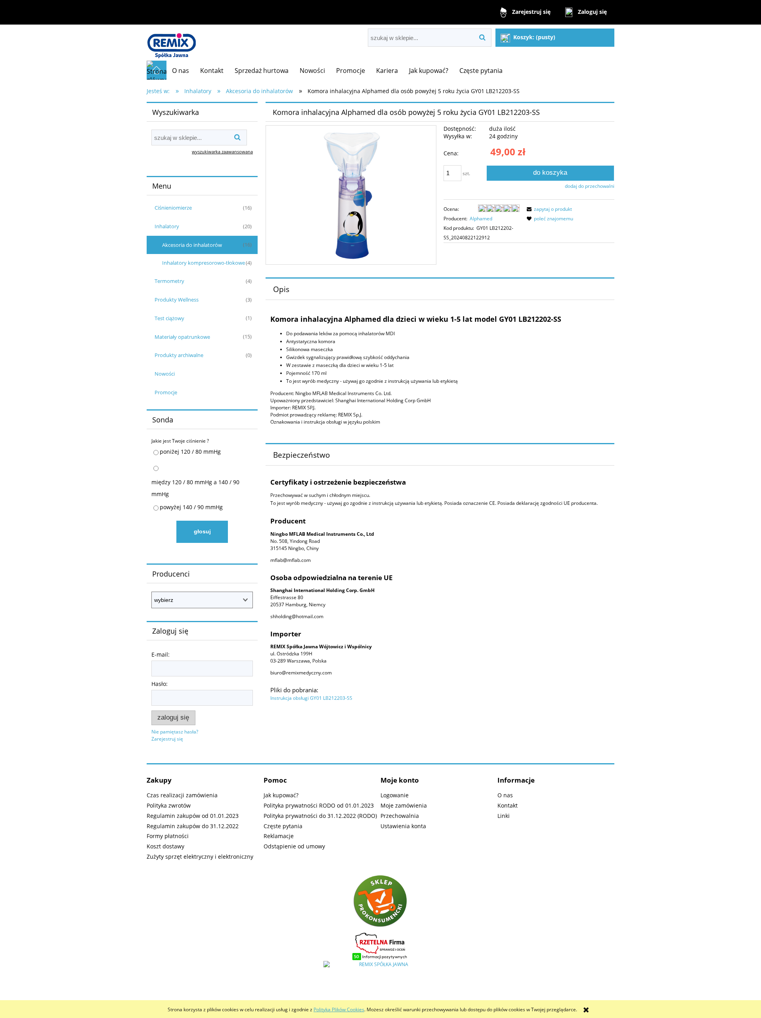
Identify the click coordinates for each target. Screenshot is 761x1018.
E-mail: (160, 654)
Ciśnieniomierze (173, 207)
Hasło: (159, 684)
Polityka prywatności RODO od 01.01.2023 (319, 805)
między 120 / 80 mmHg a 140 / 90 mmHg (195, 488)
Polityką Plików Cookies (339, 1009)
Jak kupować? (281, 795)
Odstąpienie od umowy (294, 846)
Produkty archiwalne (179, 355)
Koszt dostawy (165, 846)
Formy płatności (168, 836)
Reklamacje (279, 836)
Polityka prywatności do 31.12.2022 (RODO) (320, 815)
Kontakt (507, 805)
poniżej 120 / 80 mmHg (190, 451)
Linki (503, 815)
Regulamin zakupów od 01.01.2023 (193, 815)
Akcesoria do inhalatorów (192, 244)
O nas (505, 795)
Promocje (166, 392)
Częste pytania (283, 826)
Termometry (169, 281)
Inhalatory (167, 226)
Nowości (165, 373)
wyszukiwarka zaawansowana (222, 152)
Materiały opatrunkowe (182, 336)
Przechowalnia (399, 815)
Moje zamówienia (403, 805)
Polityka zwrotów (169, 805)
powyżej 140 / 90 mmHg (191, 507)
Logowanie (394, 795)
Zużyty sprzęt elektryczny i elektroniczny (200, 856)
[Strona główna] (171, 42)
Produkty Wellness (177, 299)
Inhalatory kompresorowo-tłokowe (203, 262)
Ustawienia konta (403, 826)
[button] (548, 209)
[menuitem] (180, 70)
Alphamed (481, 218)
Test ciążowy (169, 318)
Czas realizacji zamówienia (182, 795)
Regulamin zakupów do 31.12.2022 (193, 826)
